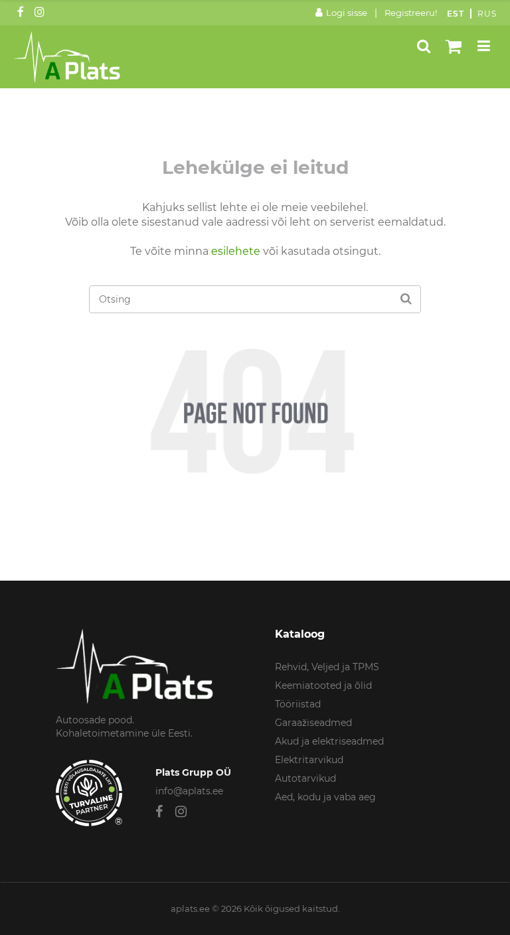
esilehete (235, 251)
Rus (487, 14)
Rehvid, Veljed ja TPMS (327, 667)
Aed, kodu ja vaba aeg (325, 797)
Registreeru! (410, 12)
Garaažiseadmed (313, 723)
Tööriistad (298, 704)
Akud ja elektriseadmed (329, 741)
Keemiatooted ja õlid (323, 685)
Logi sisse (346, 12)
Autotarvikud (305, 778)
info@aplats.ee (189, 791)
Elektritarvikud (309, 760)
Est (455, 14)
